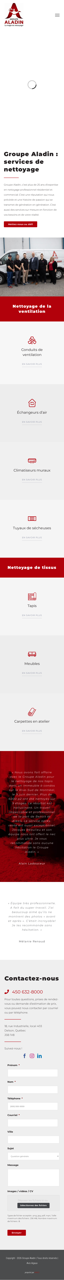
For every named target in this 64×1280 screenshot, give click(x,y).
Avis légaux (32, 1263)
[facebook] (24, 1056)
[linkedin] (39, 1056)
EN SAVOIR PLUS (32, 364)
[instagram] (32, 1056)
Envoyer (17, 1232)
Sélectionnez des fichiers (33, 1205)
